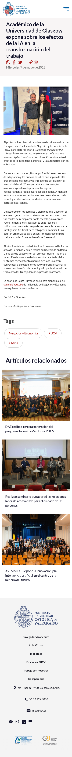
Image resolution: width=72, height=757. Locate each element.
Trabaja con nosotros (36, 670)
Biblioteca (36, 653)
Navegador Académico (36, 636)
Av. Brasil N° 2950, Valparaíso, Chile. (39, 687)
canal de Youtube (13, 284)
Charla (13, 343)
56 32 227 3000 (38, 699)
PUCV (53, 333)
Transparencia (36, 678)
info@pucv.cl (39, 710)
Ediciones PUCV (36, 662)
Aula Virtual (36, 645)
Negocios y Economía (23, 333)
